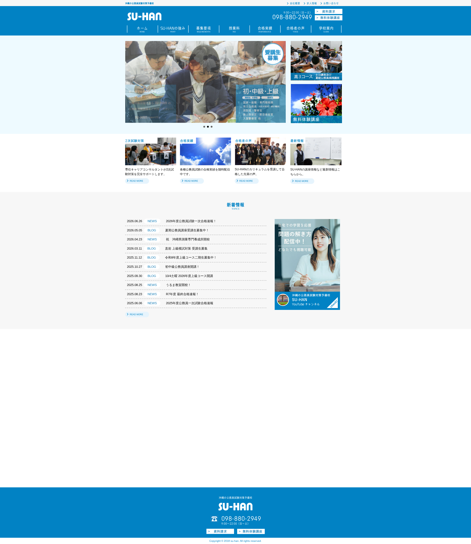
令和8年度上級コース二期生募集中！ (191, 257)
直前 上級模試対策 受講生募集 (186, 248)
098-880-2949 (241, 518)
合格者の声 (295, 30)
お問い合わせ (331, 3)
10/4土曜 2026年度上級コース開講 (189, 276)
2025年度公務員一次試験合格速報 (189, 303)
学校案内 (326, 30)
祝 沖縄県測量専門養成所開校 (188, 239)
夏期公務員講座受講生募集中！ (187, 230)
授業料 (234, 30)
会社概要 (295, 3)
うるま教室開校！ (178, 285)
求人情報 (312, 3)
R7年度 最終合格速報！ (182, 294)
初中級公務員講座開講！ (182, 267)
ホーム (142, 30)
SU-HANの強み (172, 30)
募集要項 (203, 30)
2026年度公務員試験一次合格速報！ (191, 221)
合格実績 (265, 30)
